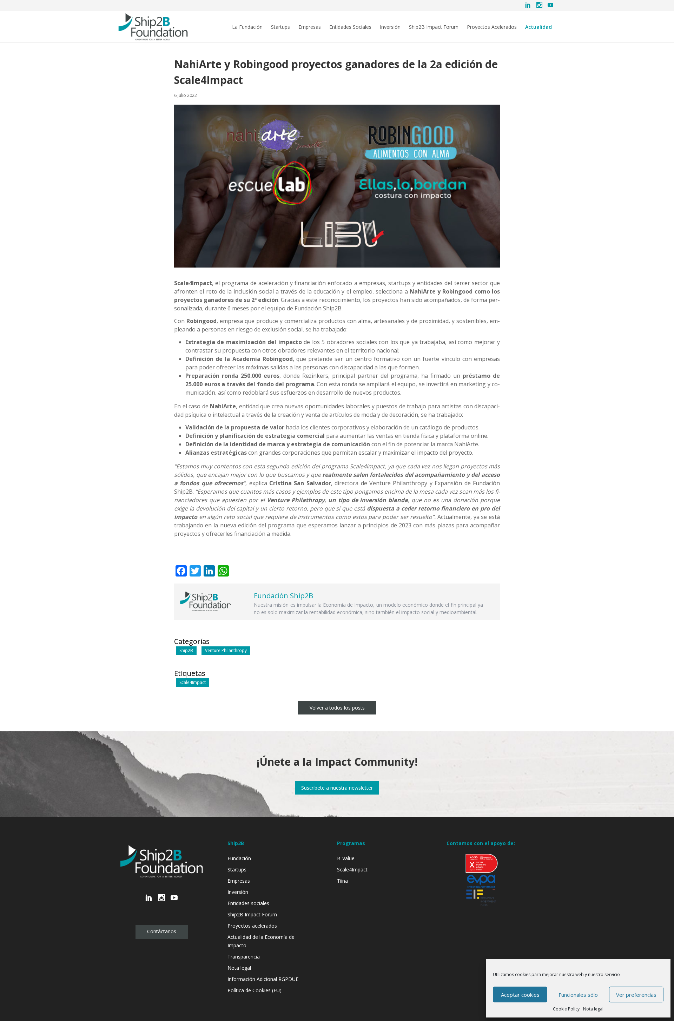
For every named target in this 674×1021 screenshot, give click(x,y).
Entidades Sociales (350, 27)
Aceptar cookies (520, 994)
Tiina (342, 880)
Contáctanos (161, 931)
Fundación (239, 858)
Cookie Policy (566, 1009)
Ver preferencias (636, 994)
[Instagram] (539, 5)
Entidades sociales (248, 903)
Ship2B (186, 650)
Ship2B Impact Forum (433, 27)
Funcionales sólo (578, 994)
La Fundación (247, 27)
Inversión (390, 27)
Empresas (309, 27)
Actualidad (538, 27)
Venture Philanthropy (226, 650)
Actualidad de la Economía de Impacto (261, 941)
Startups (280, 27)
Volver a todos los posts (337, 707)
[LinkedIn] (528, 5)
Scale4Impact (192, 682)
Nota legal (593, 1009)
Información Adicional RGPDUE (262, 979)
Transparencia (243, 956)
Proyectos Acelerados (492, 27)
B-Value (346, 858)
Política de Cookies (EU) (254, 990)
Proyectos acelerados (252, 925)
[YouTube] (550, 5)
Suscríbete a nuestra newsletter (337, 787)
